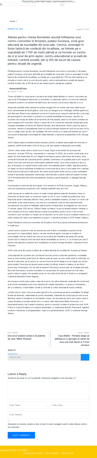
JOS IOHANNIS (52, 453)
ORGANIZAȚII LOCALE (33, 453)
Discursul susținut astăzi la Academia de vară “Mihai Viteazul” (26, 336)
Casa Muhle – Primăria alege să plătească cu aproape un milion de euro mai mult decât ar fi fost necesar (72, 339)
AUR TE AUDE (68, 453)
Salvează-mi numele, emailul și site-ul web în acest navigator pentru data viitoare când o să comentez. (47, 425)
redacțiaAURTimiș (18, 88)
